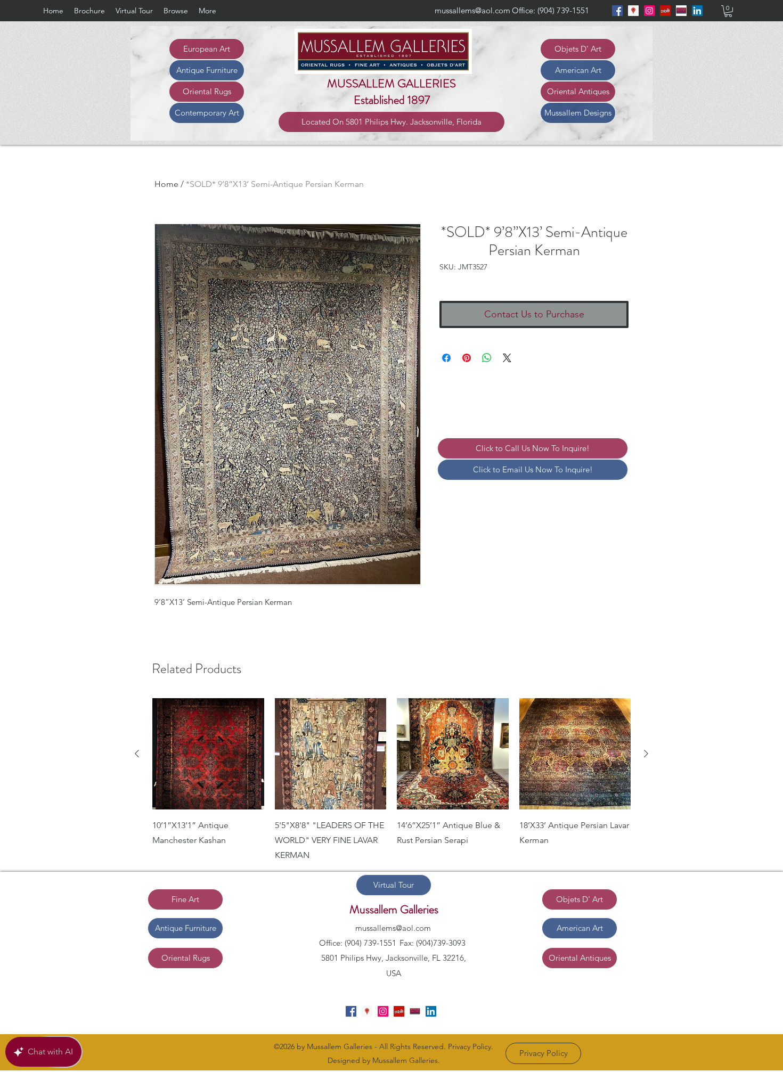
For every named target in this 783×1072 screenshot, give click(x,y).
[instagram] (649, 10)
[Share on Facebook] (446, 357)
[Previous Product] (136, 753)
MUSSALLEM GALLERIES (391, 83)
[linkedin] (697, 10)
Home (166, 184)
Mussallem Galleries (393, 909)
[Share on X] (507, 357)
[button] (728, 11)
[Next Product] (646, 753)
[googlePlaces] (633, 10)
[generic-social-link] (681, 10)
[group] (391, 781)
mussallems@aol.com (472, 10)
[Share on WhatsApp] (486, 357)
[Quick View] (208, 754)
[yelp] (665, 10)
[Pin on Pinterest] (466, 357)
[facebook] (617, 10)
